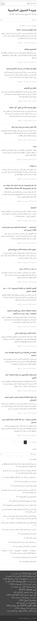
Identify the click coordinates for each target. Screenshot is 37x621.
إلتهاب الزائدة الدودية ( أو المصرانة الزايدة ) (25, 486)
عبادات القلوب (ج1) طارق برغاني (25, 333)
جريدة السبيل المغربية (22, 10)
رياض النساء (29, 584)
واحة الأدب (25, 179)
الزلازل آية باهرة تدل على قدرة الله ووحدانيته (21, 68)
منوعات (20, 608)
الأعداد (34, 449)
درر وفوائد (33, 166)
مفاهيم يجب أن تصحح (26, 603)
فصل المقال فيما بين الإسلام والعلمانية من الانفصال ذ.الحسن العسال (18, 523)
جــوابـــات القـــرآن (27, 269)
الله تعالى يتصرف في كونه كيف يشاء (23, 127)
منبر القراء (31, 608)
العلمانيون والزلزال (30, 49)
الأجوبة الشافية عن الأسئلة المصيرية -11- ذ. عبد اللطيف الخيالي (19, 290)
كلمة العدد (12, 595)
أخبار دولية (29, 573)
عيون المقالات (16, 587)
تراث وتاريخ (10, 579)
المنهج (23, 579)
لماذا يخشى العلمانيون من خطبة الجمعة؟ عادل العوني (20, 376)
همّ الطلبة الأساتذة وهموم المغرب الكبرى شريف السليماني (20, 399)
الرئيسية (34, 26)
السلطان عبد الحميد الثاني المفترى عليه (25, 546)
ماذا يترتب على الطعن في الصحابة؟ (26, 481)
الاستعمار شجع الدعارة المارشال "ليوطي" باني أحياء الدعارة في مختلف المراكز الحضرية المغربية (19, 471)
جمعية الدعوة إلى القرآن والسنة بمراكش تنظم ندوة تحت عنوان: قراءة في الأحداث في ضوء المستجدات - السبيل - (19, 517)
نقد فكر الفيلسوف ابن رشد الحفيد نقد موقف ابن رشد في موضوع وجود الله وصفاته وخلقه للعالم (19, 187)
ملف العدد (25, 43)
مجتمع (25, 598)
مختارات (16, 597)
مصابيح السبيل (27, 600)
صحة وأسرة (25, 159)
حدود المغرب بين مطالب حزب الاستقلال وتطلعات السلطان (20, 477)
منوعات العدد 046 (31, 538)
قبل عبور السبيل (27, 595)
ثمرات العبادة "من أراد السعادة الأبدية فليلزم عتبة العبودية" (21, 505)
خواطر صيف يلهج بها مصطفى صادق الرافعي (24, 501)
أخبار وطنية (29, 576)
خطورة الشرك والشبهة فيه (29, 561)
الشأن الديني (32, 579)
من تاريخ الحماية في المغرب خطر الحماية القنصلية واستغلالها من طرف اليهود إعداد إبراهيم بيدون (19, 465)
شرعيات (15, 584)
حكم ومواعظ (19, 581)
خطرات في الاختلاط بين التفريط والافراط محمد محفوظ (20, 354)
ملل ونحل (12, 606)
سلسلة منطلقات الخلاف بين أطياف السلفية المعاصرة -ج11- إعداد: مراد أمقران (21, 312)
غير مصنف (25, 201)
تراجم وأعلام (31, 581)
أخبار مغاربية (17, 574)
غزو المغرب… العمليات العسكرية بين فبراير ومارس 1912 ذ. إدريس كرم (19, 229)
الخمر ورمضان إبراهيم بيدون (28, 534)
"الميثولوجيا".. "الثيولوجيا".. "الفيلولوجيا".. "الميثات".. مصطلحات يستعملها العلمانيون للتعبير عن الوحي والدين (18, 551)
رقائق (8, 581)
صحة (34, 146)
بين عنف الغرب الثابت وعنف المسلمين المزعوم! (23, 542)
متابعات (33, 598)
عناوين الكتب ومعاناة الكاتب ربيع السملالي (22, 249)
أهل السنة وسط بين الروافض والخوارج (26, 557)
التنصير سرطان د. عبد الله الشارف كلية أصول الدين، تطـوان (19, 421)
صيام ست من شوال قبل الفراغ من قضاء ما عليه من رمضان (20, 529)
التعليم (9, 576)
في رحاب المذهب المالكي (25, 592)
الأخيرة (17, 576)
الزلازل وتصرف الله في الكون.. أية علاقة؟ (22, 107)
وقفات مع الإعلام (14, 611)
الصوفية (33, 207)
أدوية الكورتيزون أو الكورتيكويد (27, 497)
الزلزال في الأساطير (30, 88)
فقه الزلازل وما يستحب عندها (26, 29)
